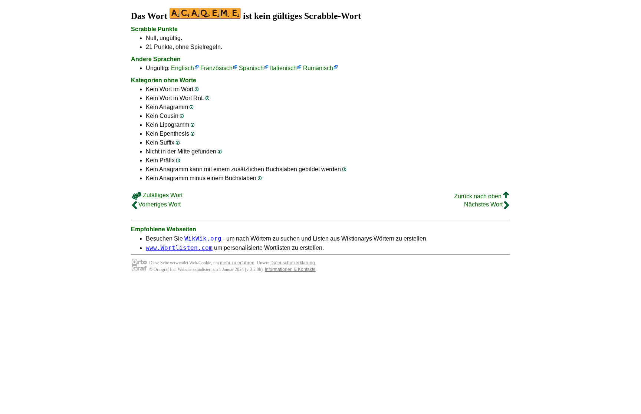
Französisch (216, 68)
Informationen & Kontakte (290, 269)
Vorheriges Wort (159, 204)
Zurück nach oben (478, 196)
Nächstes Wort (484, 204)
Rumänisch (318, 68)
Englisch (182, 68)
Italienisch (283, 68)
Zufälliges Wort (162, 195)
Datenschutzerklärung (292, 262)
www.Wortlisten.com (179, 247)
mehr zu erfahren (237, 262)
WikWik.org (202, 238)
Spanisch (251, 68)
